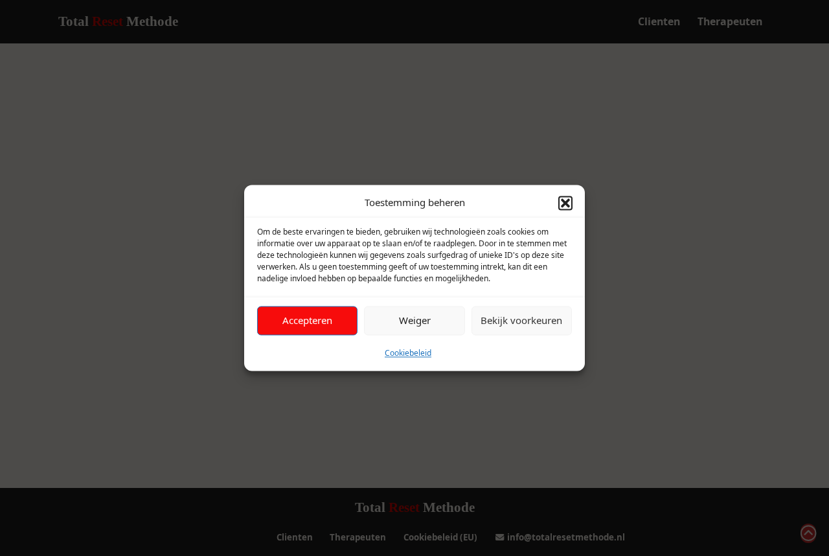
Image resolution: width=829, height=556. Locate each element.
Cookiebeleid (408, 352)
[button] (565, 202)
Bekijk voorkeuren (521, 320)
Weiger (415, 320)
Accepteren (307, 320)
